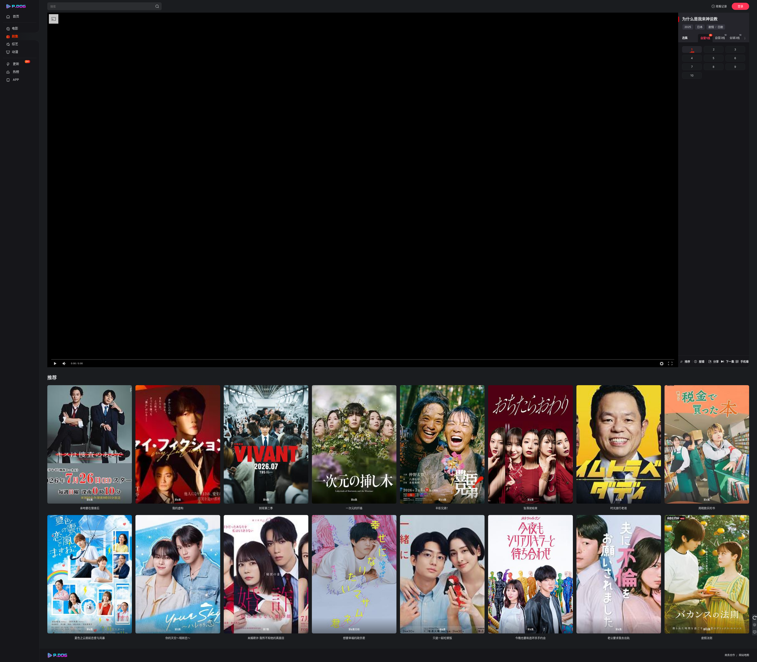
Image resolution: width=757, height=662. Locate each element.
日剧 (720, 27)
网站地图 (744, 654)
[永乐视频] (18, 6)
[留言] (754, 631)
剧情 (711, 27)
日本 (700, 27)
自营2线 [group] (721, 36)
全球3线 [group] (735, 36)
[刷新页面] (754, 617)
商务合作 (730, 654)
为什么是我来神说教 (700, 19)
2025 (687, 27)
